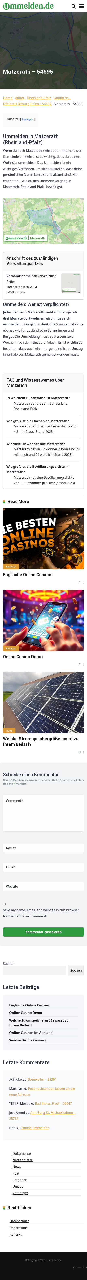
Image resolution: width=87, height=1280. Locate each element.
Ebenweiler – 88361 (42, 1079)
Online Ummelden (35, 1128)
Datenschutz (19, 1221)
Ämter (19, 97)
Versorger (20, 1193)
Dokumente (22, 1153)
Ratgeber (11, 566)
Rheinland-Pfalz (39, 97)
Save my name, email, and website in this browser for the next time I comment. (41, 913)
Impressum (18, 1228)
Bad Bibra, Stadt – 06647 (53, 1103)
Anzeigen (27, 119)
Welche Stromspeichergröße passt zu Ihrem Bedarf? (39, 1022)
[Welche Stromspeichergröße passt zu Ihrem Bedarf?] (43, 702)
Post (16, 1173)
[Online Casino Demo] (43, 620)
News (9, 730)
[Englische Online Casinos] (43, 538)
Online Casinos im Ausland (31, 1032)
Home (7, 97)
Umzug (18, 1186)
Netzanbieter (23, 1160)
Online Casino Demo (23, 656)
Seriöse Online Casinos (27, 1040)
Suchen (8, 963)
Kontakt (16, 1234)
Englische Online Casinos (28, 574)
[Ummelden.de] (28, 5)
